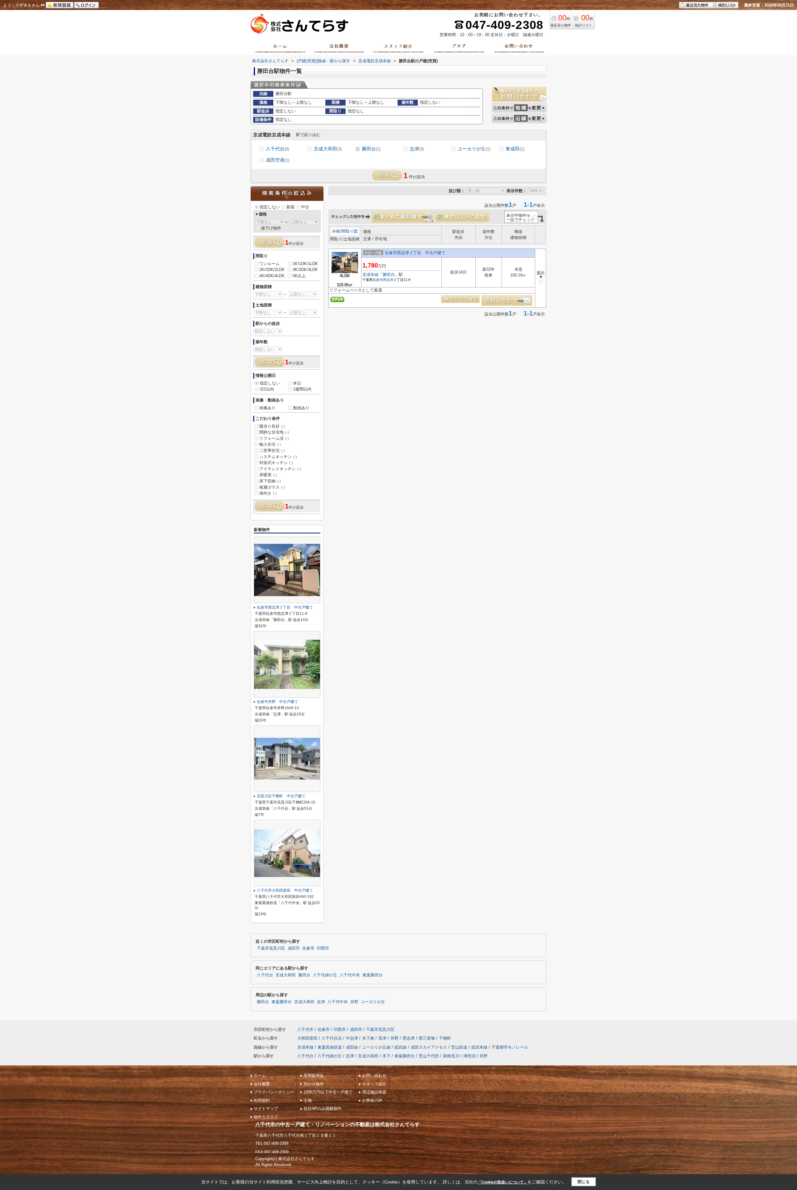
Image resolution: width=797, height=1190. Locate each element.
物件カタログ (266, 1117)
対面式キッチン (276, 462)
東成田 (515, 148)
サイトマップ (266, 1108)
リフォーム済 (274, 438)
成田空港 (277, 160)
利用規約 (262, 1100)
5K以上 (299, 275)
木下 (386, 1056)
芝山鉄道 (459, 1047)
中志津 (352, 1038)
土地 (308, 1100)
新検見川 (451, 1056)
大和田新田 (307, 1038)
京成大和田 (328, 148)
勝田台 (371, 148)
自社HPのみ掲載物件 (323, 1108)
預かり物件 (314, 1084)
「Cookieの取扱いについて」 (502, 1182)
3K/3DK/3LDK (305, 269)
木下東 (368, 1038)
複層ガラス (272, 487)
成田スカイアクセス (429, 1047)
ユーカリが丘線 (376, 1047)
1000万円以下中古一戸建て (328, 1092)
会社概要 (262, 1084)
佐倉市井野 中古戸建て (277, 701)
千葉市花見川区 (271, 948)
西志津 (388, 280)
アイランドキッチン (280, 469)
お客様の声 (372, 1100)
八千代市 (305, 1029)
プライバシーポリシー (274, 1092)
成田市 (294, 948)
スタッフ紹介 (374, 1084)
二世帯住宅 (272, 450)
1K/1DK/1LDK (305, 263)
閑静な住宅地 (274, 432)
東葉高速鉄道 (330, 1047)
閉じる (584, 1181)
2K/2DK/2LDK (272, 269)
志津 (417, 148)
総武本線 (479, 1047)
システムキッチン (278, 456)
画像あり (267, 407)
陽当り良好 (272, 426)
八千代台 (277, 148)
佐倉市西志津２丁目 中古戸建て (415, 252)
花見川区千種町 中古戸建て (281, 796)
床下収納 (270, 481)
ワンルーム (269, 263)
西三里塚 (427, 1038)
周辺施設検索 (374, 1092)
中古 (305, 207)
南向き (268, 493)
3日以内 (267, 389)
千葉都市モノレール (510, 1047)
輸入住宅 (270, 444)
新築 (290, 207)
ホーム (260, 1075)
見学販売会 (314, 1075)
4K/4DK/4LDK (272, 275)
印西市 (323, 948)
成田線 (352, 1047)
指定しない (270, 207)
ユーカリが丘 (474, 148)
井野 (354, 1002)
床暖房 (268, 474)
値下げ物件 (271, 228)
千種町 (445, 1038)
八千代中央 (350, 975)
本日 (297, 383)
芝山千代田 (429, 1056)
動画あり (301, 407)
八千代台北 (332, 1038)
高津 (382, 1038)
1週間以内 (302, 389)
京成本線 (370, 274)
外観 (336, 231)
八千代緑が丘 (325, 975)
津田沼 (469, 1056)
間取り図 (350, 231)
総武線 (400, 1047)
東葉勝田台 (372, 975)
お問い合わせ (374, 1075)
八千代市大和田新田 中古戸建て (285, 890)
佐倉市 (378, 280)
